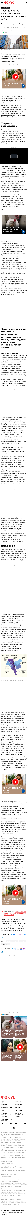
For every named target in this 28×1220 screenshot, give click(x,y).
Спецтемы (18, 1105)
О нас (3, 1110)
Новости (4, 1102)
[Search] (25, 2)
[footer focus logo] (8, 1097)
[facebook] (2, 1123)
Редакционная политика (6, 1120)
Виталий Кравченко (7, 24)
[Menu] (2, 2)
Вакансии (18, 1110)
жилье (22, 962)
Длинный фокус (7, 1107)
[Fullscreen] (25, 677)
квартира (5, 966)
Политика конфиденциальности (11, 1212)
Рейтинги (4, 1105)
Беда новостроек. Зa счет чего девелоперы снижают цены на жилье (15, 935)
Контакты (4, 1214)
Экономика (5, 7)
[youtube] (16, 1123)
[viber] (20, 1123)
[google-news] (25, 1123)
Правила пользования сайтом (6, 1114)
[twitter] (7, 1123)
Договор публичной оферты (19, 1114)
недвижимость (12, 962)
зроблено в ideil (6, 1217)
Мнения (18, 1102)
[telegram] (11, 1123)
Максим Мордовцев (20, 24)
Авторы (17, 1107)
